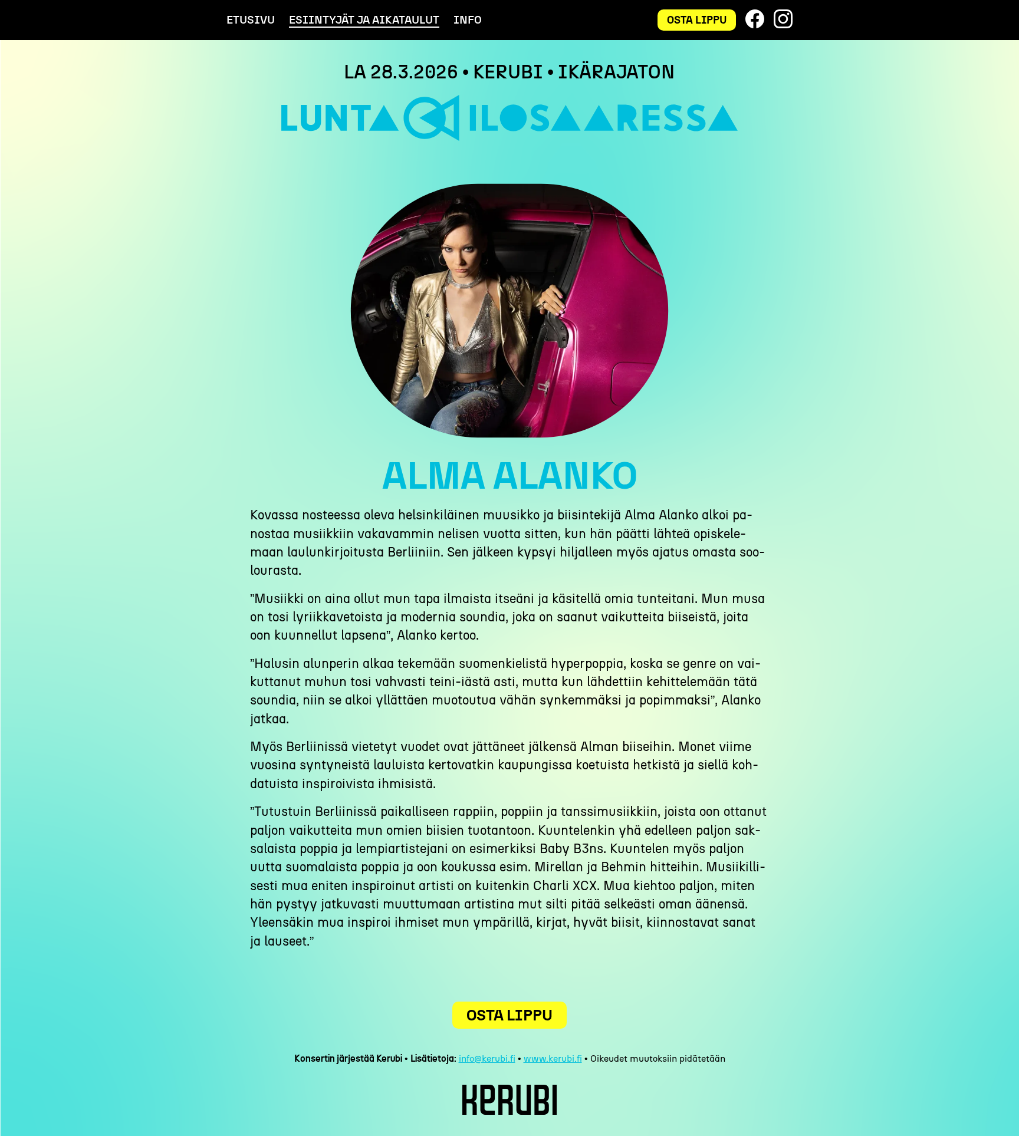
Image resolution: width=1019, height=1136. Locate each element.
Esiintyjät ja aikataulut (364, 20)
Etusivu (250, 20)
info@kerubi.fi (487, 1058)
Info (467, 20)
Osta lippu (697, 20)
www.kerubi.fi (553, 1058)
